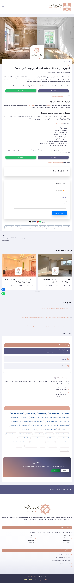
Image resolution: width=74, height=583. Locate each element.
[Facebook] (35, 222)
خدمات (49, 105)
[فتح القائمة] (3, 7)
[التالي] (4, 272)
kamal (64, 72)
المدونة (63, 61)
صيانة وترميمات (25, 226)
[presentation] (55, 265)
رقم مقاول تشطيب (51, 437)
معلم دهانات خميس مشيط (55, 162)
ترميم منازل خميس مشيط (34, 417)
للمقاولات (17, 226)
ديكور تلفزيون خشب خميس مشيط (25, 433)
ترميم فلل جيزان (45, 417)
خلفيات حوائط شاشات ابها (50, 425)
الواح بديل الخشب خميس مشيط (17, 413)
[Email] (33, 222)
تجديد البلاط (66, 226)
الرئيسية (68, 61)
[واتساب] (3, 293)
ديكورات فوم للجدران (57, 96)
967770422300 (28, 580)
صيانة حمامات (34, 226)
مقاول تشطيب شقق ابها (64, 450)
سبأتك (36, 580)
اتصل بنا (52, 489)
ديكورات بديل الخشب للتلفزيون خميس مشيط (48, 429)
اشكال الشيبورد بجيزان (42, 413)
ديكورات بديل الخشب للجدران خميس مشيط (29, 429)
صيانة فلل (31, 105)
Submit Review (59, 213)
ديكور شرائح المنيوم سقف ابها (63, 437)
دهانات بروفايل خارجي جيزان (37, 425)
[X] (30, 222)
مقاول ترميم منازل (9, 226)
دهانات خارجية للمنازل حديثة (24, 425)
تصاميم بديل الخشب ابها (64, 421)
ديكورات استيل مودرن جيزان (64, 429)
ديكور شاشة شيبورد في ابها (11, 433)
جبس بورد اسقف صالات (38, 421)
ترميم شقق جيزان (53, 417)
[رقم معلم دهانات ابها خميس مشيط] (3, 289)
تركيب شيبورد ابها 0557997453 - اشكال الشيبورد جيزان (54, 308)
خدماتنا (58, 489)
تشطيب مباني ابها (14, 417)
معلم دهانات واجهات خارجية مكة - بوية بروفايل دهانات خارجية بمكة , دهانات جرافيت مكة (45, 317)
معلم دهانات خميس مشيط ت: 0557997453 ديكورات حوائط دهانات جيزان (18, 238)
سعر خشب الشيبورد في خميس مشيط (38, 437)
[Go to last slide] (70, 272)
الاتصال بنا (38, 86)
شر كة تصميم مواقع (44, 580)
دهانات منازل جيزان (13, 425)
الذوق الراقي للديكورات (33, 576)
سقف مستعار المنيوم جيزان (23, 437)
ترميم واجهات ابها (24, 417)
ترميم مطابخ (42, 226)
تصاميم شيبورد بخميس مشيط (52, 421)
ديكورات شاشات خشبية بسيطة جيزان (62, 433)
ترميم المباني (59, 226)
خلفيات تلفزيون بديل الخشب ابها (63, 425)
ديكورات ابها (63, 285)
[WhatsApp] (40, 222)
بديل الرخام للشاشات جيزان (64, 417)
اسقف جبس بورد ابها (65, 413)
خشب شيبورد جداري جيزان (17, 421)
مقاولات (58, 61)
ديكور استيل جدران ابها (38, 433)
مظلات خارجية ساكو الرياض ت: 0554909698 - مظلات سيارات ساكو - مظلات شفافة (46, 326)
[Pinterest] (38, 222)
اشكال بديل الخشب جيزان (30, 413)
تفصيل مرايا (59, 123)
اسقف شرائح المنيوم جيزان (54, 413)
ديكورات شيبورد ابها (49, 433)
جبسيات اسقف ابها (28, 421)
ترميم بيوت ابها (50, 226)
